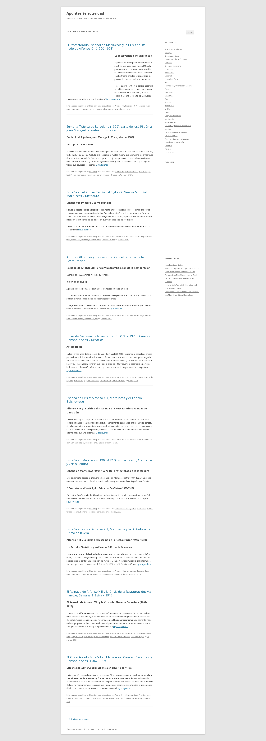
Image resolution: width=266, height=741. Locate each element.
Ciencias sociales (172, 56)
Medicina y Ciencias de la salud (178, 125)
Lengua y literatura (173, 115)
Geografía (169, 92)
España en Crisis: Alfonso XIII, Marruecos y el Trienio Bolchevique (104, 399)
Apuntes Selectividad (85, 13)
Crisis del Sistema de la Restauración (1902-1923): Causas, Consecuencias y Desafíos (108, 338)
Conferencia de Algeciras (125, 508)
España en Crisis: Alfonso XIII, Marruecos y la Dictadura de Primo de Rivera (108, 531)
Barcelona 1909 (131, 171)
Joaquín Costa (77, 636)
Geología (168, 95)
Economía (169, 69)
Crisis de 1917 (131, 106)
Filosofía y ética (171, 79)
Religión (168, 149)
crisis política (130, 377)
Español (168, 76)
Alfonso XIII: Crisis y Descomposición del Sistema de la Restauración (105, 259)
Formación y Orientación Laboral (178, 86)
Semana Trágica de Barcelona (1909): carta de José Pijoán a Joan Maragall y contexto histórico (109, 128)
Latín (167, 112)
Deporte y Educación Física (176, 59)
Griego (168, 99)
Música (168, 129)
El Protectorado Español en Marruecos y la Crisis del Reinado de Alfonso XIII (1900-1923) (106, 46)
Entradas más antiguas (77, 719)
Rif (123, 698)
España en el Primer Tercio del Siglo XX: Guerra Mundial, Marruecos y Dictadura (107, 194)
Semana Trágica (110, 175)
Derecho (168, 62)
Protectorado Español (104, 109)
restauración (77, 318)
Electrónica (169, 72)
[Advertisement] (90, 73)
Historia (92, 106)
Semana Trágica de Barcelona (92, 512)
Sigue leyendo (112, 99)
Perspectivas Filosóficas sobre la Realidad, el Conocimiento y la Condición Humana (181, 278)
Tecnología (169, 152)
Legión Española (86, 698)
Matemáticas (170, 122)
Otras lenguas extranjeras (176, 132)
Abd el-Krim (120, 695)
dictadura (136, 236)
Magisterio (169, 119)
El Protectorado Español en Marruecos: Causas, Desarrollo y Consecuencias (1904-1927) (109, 659)
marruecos (75, 109)
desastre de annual (123, 236)
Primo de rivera (87, 109)
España (144, 236)
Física (167, 82)
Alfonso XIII (119, 106)
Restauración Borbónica (120, 636)
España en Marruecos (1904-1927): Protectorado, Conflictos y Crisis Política (109, 462)
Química (168, 145)
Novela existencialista (174, 265)
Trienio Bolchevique (93, 443)
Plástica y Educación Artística (177, 139)
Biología (168, 52)
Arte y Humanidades (173, 49)
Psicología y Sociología (174, 142)
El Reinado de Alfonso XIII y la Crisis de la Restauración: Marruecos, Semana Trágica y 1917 (109, 593)
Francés (168, 89)
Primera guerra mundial (91, 239)
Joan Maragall (144, 171)
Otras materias (171, 135)
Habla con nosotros (109, 729)
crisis (127, 315)
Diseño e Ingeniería (173, 66)
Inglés (167, 109)
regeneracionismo (91, 380)
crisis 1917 (129, 439)
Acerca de (95, 729)
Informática (169, 105)
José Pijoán (71, 175)
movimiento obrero (95, 175)
